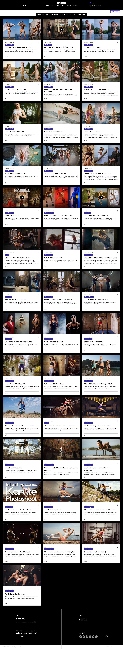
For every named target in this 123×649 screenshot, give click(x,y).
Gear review (87, 212)
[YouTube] (90, 5)
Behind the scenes (89, 128)
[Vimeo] (92, 5)
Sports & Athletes (48, 254)
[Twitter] (98, 5)
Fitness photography (89, 296)
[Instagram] (94, 5)
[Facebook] (96, 5)
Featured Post (48, 44)
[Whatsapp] (100, 5)
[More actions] (39, 42)
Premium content (9, 44)
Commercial (87, 591)
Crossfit (7, 254)
